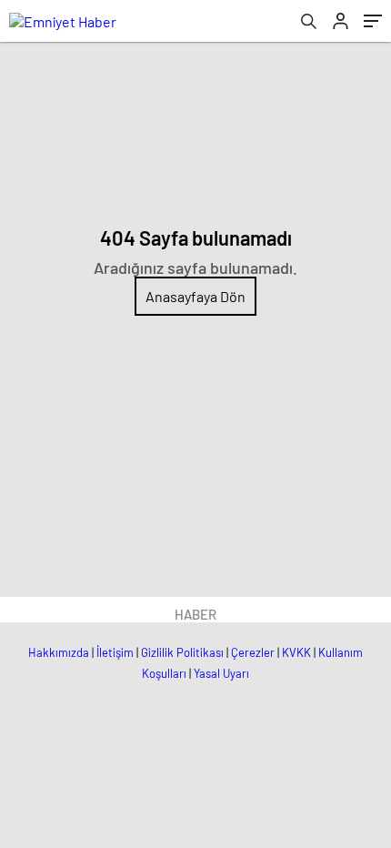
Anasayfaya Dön (195, 296)
